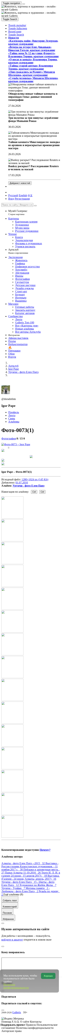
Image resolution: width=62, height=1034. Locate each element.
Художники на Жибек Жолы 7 (37, 885)
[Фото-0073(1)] (15, 444)
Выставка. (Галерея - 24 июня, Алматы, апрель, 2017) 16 (30, 877)
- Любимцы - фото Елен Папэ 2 (25, 890)
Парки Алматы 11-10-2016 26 (23, 872)
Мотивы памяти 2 (37, 888)
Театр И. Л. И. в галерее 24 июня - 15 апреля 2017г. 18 (30, 874)
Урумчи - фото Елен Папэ (28, 485)
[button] (17, 25)
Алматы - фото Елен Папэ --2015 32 (23, 863)
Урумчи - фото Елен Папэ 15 (19, 881)
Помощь (6, 1021)
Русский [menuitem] (13, 195)
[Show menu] (23, 3)
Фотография (8, 438)
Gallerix (16, 1012)
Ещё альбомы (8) (13, 894)
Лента (11, 415)
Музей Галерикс (17, 212)
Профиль (13, 412)
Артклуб (18, 251)
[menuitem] (30, 195)
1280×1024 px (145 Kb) (35, 479)
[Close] (35, 205)
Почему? (45, 849)
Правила (31, 1024)
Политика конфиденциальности (35, 1027)
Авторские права (11, 1031)
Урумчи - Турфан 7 (13, 888)
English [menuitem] (23, 195)
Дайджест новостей (20, 183)
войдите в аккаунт (12, 939)
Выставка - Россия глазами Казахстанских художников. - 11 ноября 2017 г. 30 (29, 866)
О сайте (25, 1021)
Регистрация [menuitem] (22, 198)
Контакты (36, 1021)
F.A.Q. (16, 1021)
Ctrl (34, 492)
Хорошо (48, 976)
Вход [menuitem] (11, 198)
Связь (11, 418)
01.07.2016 (22, 482)
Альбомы (13, 421)
